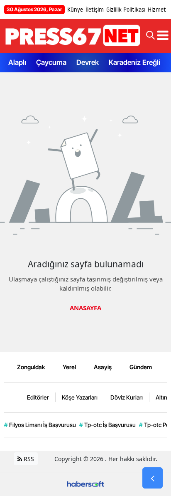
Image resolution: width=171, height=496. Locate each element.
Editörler (38, 397)
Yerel (69, 366)
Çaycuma (51, 62)
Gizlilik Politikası (125, 9)
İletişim (95, 9)
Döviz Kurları (126, 397)
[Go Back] (152, 478)
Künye (75, 9)
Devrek (87, 62)
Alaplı (17, 62)
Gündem (140, 366)
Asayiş (103, 366)
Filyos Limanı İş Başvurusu (40, 424)
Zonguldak (31, 366)
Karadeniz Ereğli (134, 62)
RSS (28, 459)
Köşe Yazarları (80, 397)
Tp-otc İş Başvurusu (107, 424)
